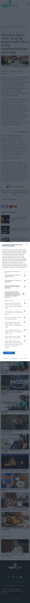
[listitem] (15, 272)
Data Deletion (6, 358)
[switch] (24, 275)
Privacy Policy (23, 358)
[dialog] (15, 301)
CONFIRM (9, 352)
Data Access (15, 358)
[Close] (27, 244)
